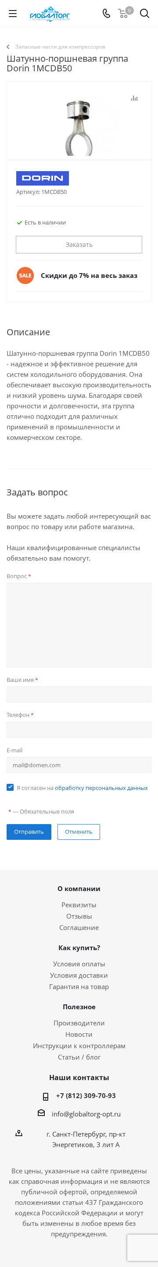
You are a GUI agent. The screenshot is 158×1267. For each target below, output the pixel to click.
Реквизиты (79, 904)
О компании (79, 888)
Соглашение (79, 927)
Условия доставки (79, 975)
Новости (79, 1034)
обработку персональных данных (101, 788)
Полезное (79, 1006)
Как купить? (79, 947)
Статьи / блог (79, 1057)
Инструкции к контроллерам (79, 1045)
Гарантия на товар (79, 986)
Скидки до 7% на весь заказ (89, 275)
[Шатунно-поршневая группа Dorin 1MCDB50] (79, 136)
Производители (79, 1022)
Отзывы (79, 916)
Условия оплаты (79, 963)
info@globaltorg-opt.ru (86, 1113)
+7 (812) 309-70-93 (86, 1095)
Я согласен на (82, 788)
